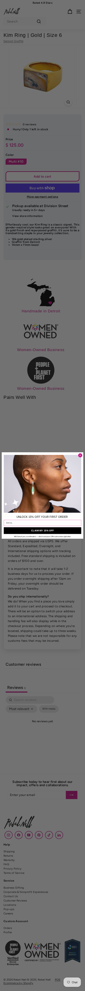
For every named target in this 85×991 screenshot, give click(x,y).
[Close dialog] (80, 455)
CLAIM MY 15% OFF (42, 530)
